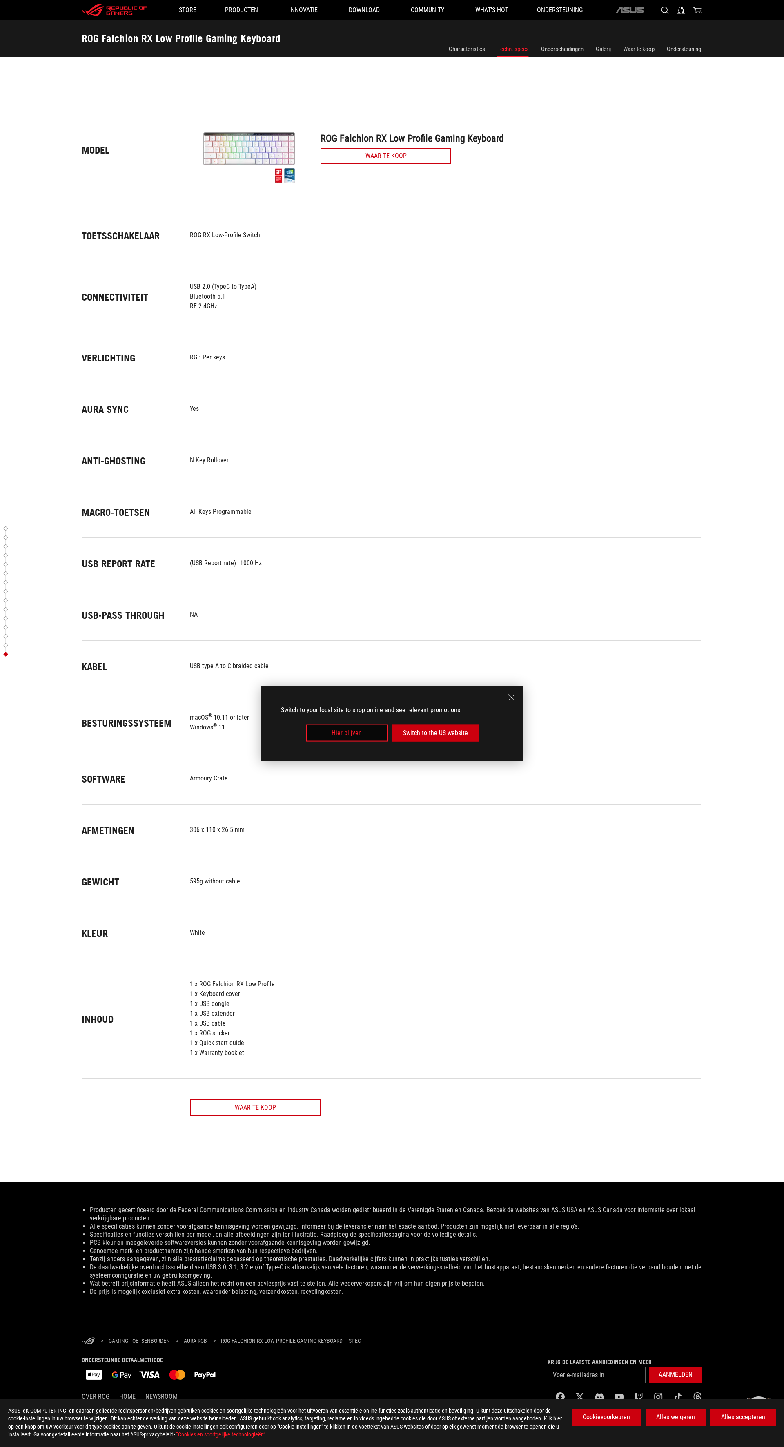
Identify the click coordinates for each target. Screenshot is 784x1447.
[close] (511, 697)
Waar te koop (639, 49)
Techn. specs (513, 49)
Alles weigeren (675, 1417)
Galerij (603, 49)
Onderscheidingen (562, 49)
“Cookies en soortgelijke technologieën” (220, 1434)
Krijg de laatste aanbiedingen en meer (600, 1362)
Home (127, 1396)
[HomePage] (88, 1341)
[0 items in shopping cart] (697, 10)
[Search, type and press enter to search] (665, 10)
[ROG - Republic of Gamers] (114, 10)
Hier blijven (347, 733)
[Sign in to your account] (681, 10)
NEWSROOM (161, 1396)
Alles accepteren (743, 1417)
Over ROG (95, 1396)
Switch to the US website (435, 733)
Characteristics (467, 49)
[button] (7, 528)
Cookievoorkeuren (606, 1417)
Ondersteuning (684, 49)
